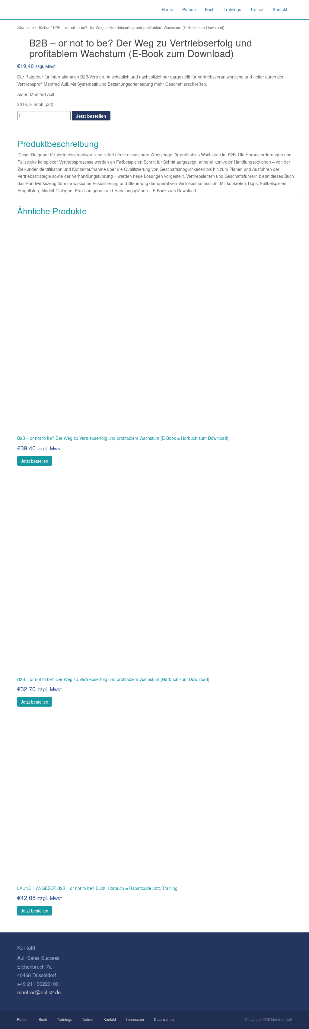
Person (23, 1019)
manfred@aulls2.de (39, 992)
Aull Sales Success (43, 9)
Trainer (88, 1019)
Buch (43, 1019)
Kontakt (110, 1019)
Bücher (43, 27)
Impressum (135, 1019)
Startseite (25, 27)
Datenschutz (164, 1019)
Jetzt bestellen (91, 116)
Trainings (64, 1019)
